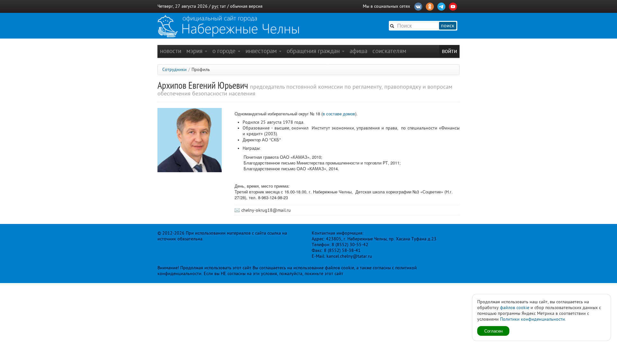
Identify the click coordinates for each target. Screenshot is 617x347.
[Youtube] (453, 6)
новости (170, 51)
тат (223, 6)
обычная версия (246, 6)
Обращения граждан (314, 51)
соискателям (389, 51)
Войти (449, 51)
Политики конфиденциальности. (533, 319)
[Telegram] (441, 6)
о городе (224, 51)
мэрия (195, 51)
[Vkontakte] (418, 6)
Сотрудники (174, 69)
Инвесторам (262, 51)
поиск (447, 26)
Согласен (493, 331)
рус (215, 6)
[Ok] (430, 6)
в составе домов (339, 114)
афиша (358, 51)
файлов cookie (514, 307)
